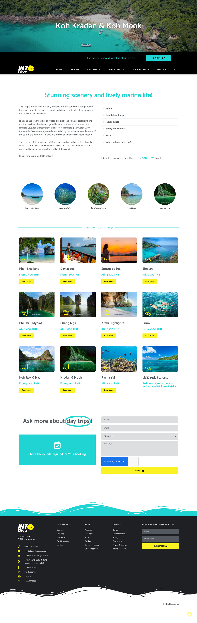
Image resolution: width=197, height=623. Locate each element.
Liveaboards (115, 69)
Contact (161, 69)
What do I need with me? (118, 142)
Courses (74, 69)
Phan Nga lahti (29, 268)
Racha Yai (108, 377)
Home (59, 69)
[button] (139, 108)
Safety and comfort (115, 129)
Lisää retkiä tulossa (155, 377)
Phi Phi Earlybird (30, 323)
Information (140, 69)
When (109, 108)
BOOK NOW (148, 158)
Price (108, 135)
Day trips (92, 69)
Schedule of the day (116, 115)
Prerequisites (112, 122)
